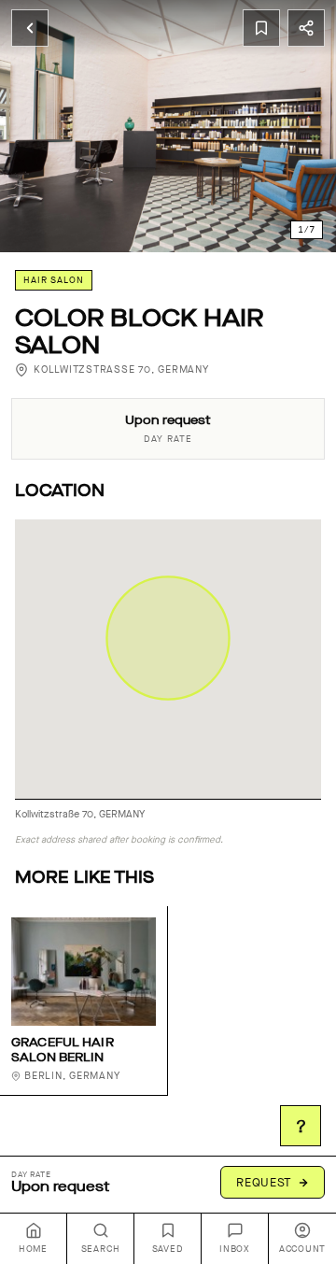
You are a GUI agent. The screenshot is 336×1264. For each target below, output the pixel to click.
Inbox (234, 1249)
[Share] (306, 28)
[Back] (30, 28)
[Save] (261, 28)
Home (33, 1249)
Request (264, 1182)
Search (100, 1249)
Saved (168, 1249)
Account (302, 1249)
